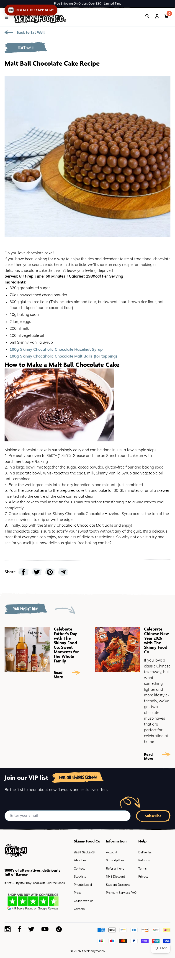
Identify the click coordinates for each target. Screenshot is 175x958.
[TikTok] (59, 929)
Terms (142, 868)
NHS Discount (115, 876)
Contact (79, 868)
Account (111, 852)
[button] (31, 10)
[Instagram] (8, 929)
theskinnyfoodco (93, 951)
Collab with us (83, 901)
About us (80, 860)
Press (77, 892)
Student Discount (118, 884)
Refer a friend (115, 868)
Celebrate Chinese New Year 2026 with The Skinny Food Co (156, 640)
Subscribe (153, 816)
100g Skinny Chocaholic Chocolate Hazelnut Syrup (56, 350)
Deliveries (145, 852)
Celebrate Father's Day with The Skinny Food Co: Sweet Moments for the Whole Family (66, 645)
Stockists (80, 876)
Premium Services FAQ (121, 892)
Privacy (143, 876)
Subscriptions (115, 860)
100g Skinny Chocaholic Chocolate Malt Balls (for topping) (63, 356)
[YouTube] (45, 929)
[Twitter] (31, 929)
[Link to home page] (40, 17)
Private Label (83, 884)
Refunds (144, 860)
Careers (79, 909)
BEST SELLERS (84, 852)
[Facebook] (19, 929)
